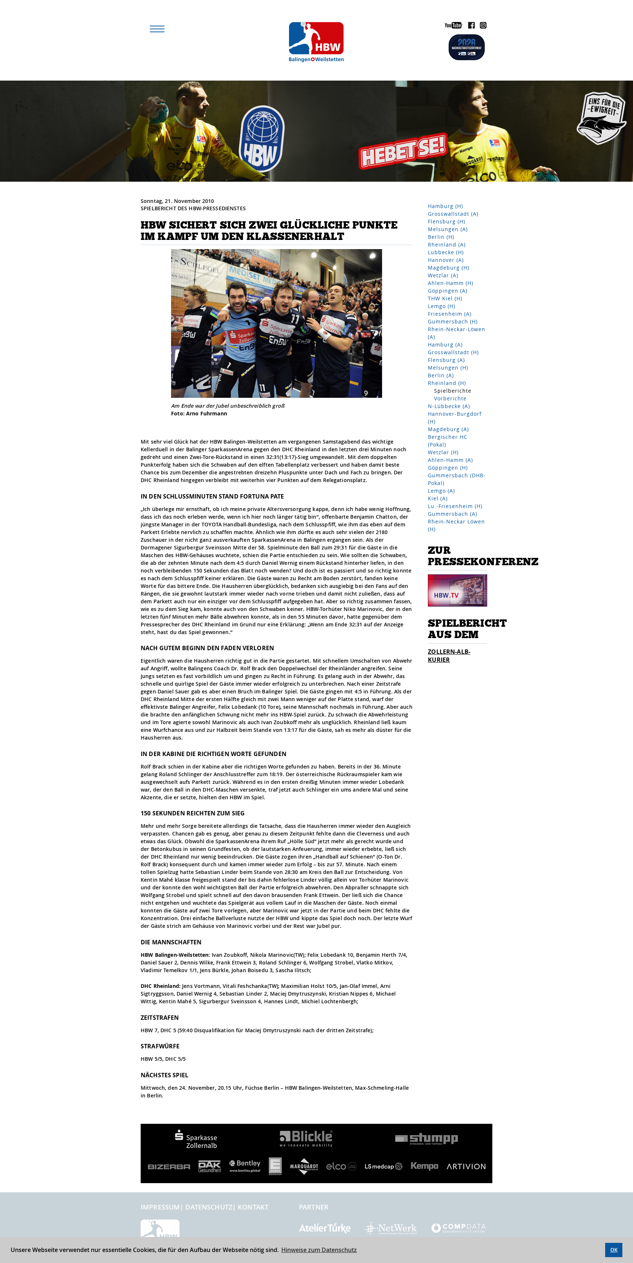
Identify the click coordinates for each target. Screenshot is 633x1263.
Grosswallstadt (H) (453, 352)
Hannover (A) (446, 259)
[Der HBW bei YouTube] (452, 26)
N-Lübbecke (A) (449, 406)
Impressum (160, 1207)
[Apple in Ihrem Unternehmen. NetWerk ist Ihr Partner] (391, 1227)
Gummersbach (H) (453, 321)
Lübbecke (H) (446, 252)
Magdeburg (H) (448, 267)
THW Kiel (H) (445, 298)
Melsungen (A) (448, 229)
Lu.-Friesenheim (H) (455, 506)
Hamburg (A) (445, 344)
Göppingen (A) (447, 290)
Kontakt (253, 1207)
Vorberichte (450, 398)
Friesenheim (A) (449, 313)
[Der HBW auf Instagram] (481, 26)
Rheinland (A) (447, 244)
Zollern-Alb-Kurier (449, 656)
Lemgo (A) (441, 490)
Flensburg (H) (446, 221)
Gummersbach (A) (452, 513)
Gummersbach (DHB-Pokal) (457, 479)
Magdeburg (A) (448, 429)
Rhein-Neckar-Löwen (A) (456, 333)
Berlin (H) (441, 236)
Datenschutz (208, 1207)
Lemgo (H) (441, 306)
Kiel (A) (438, 498)
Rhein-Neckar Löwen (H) (456, 525)
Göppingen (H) (448, 467)
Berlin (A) (441, 375)
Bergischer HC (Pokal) (447, 440)
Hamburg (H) (445, 206)
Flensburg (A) (446, 359)
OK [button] (614, 1249)
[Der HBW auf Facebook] (469, 26)
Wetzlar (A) (443, 275)
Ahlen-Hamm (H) (450, 282)
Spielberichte (452, 390)
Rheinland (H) (447, 382)
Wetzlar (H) (443, 452)
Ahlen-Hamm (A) (450, 459)
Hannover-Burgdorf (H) (455, 417)
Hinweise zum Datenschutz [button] (319, 1250)
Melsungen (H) (448, 367)
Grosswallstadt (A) (453, 213)
